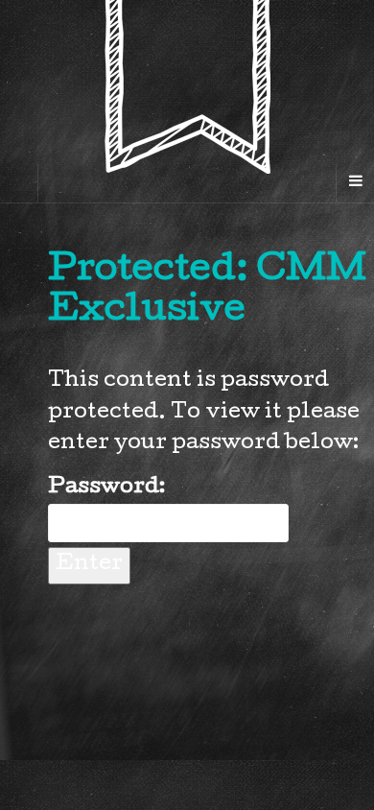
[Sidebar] (19, 183)
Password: (106, 488)
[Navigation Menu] (355, 183)
